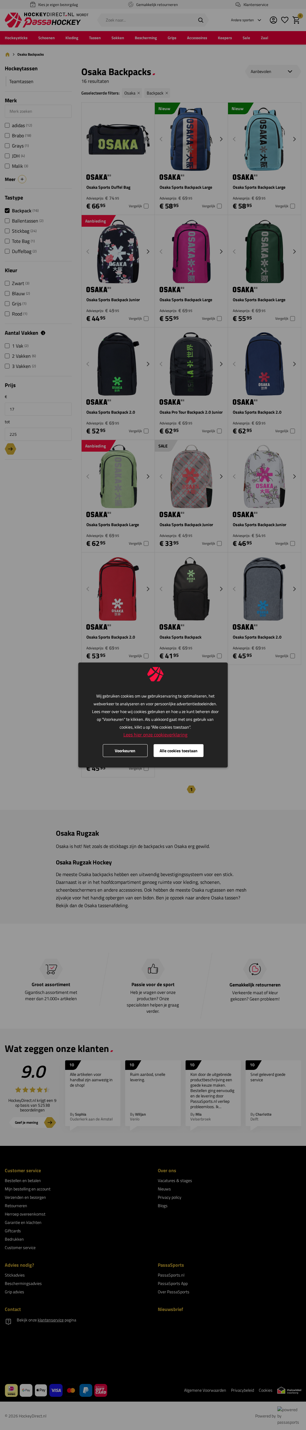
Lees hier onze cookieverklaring (155, 734)
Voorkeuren (125, 750)
